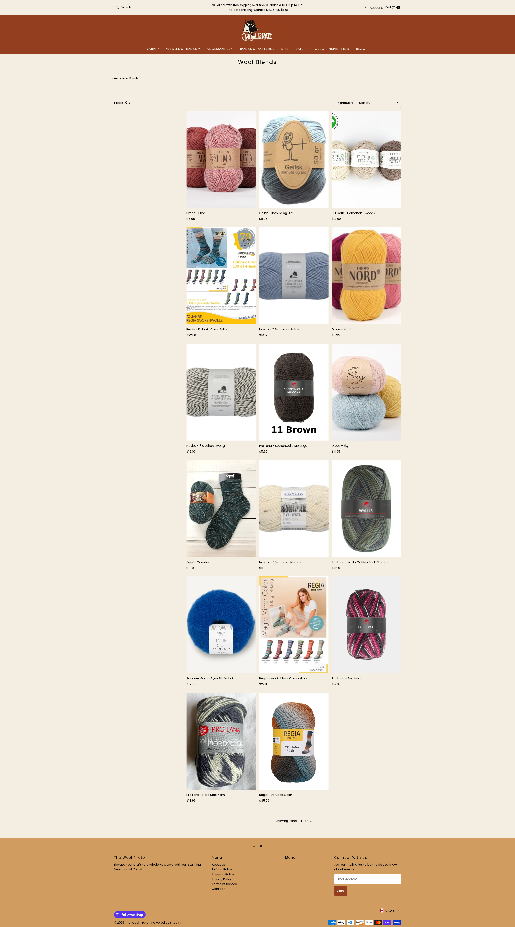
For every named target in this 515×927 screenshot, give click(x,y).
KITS (285, 48)
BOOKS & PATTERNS (257, 48)
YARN (152, 48)
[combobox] (161, 7)
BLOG (361, 48)
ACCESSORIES (219, 48)
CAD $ (390, 910)
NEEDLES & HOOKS (181, 48)
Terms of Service (224, 884)
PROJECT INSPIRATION (329, 48)
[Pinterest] (261, 846)
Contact (218, 889)
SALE (300, 48)
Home (115, 78)
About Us (219, 864)
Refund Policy (222, 869)
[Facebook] (254, 846)
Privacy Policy (222, 879)
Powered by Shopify (166, 922)
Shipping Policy (223, 874)
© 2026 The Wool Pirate (131, 922)
